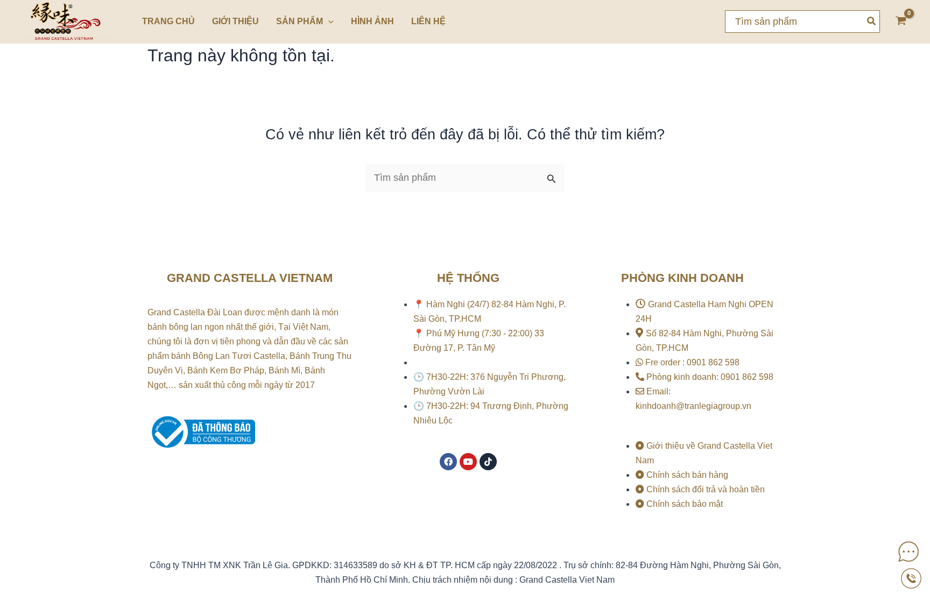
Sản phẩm (299, 21)
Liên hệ (428, 21)
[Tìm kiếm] (872, 21)
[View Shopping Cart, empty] (901, 21)
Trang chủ (168, 21)
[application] (328, 21)
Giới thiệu (235, 21)
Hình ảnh (372, 21)
